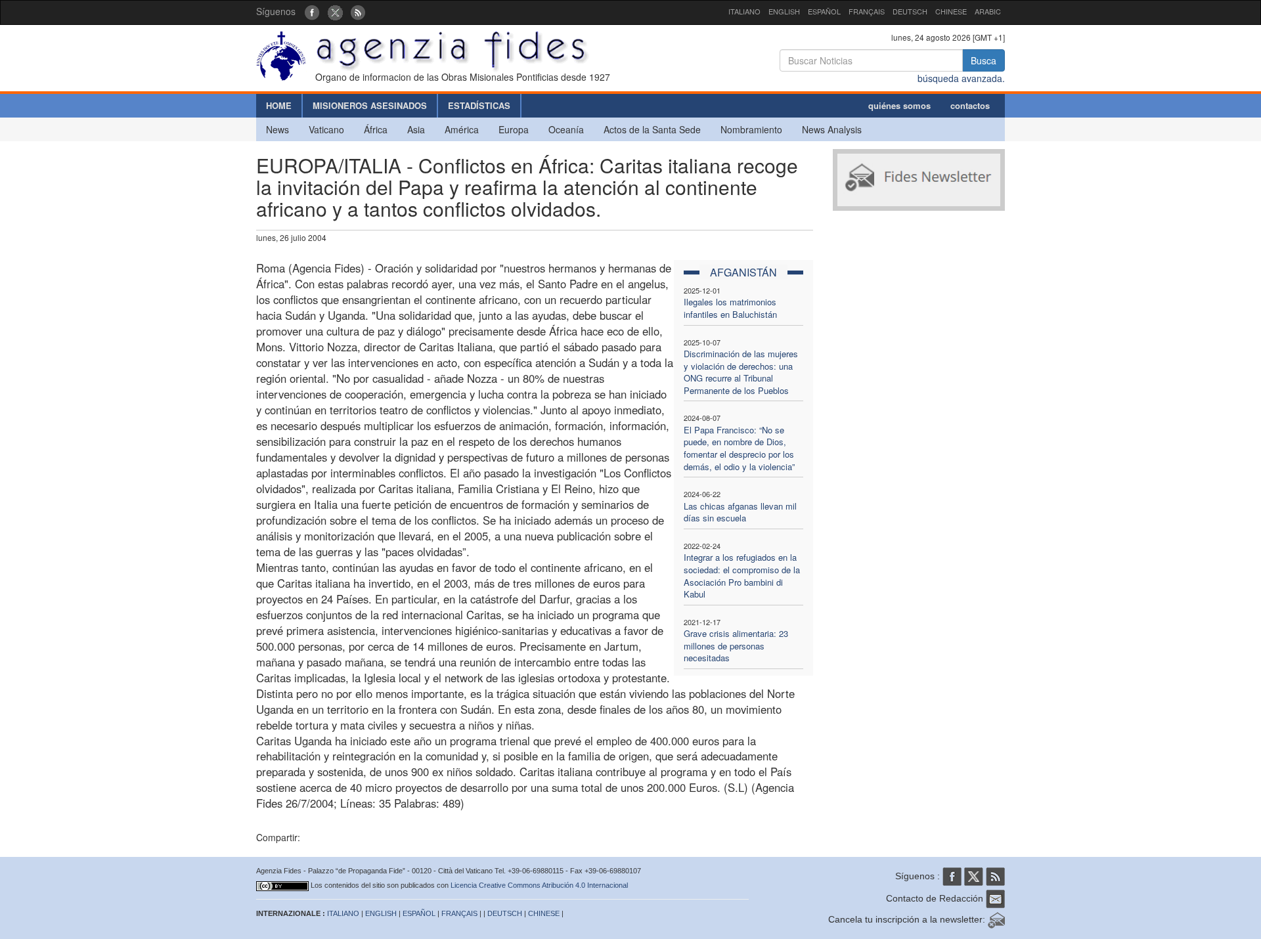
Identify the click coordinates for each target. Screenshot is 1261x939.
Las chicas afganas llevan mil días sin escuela (740, 512)
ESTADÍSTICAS (479, 105)
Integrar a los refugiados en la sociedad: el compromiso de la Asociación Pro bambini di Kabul (742, 575)
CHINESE (951, 11)
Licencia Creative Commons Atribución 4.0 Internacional (539, 885)
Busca (983, 60)
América (462, 129)
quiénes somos (899, 105)
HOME (279, 105)
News (277, 129)
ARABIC (988, 11)
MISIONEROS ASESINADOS (370, 105)
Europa (513, 129)
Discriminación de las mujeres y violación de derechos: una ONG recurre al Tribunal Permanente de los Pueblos (741, 372)
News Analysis (832, 129)
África (375, 129)
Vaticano (326, 129)
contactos (970, 105)
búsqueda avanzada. (961, 78)
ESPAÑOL (824, 11)
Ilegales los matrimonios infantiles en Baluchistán (730, 307)
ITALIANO (744, 11)
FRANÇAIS (867, 11)
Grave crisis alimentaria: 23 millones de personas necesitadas (736, 645)
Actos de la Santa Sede (652, 129)
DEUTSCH (910, 11)
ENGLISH (784, 11)
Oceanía (566, 129)
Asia (416, 129)
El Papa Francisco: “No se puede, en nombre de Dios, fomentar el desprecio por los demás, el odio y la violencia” (739, 448)
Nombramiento (751, 129)
